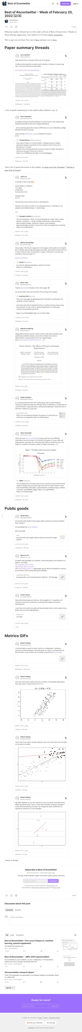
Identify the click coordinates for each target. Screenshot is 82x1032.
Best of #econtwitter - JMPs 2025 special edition (27, 957)
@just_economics (55, 34)
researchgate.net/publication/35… (30, 340)
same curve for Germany (54, 167)
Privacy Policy (56, 887)
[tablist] (13, 910)
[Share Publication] (57, 4)
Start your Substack (36, 1023)
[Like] (7, 27)
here (37, 40)
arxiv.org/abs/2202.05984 (24, 564)
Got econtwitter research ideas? (19, 972)
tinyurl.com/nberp (31, 438)
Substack (31, 1028)
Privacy (40, 1018)
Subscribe (65, 4)
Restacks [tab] (18, 910)
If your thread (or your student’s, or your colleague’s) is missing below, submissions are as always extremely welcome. (29, 961)
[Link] (1, 47)
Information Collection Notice (40, 887)
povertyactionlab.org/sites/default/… (27, 70)
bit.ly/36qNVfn (33, 527)
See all (8, 988)
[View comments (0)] (11, 27)
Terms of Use (50, 885)
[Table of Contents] (2, 516)
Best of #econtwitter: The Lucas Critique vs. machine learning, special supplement (29, 942)
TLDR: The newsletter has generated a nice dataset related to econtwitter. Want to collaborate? (31, 976)
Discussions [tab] (20, 935)
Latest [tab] (12, 935)
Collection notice (54, 1018)
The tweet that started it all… (14, 946)
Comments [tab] (9, 910)
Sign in (75, 4)
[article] (41, 946)
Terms (46, 1018)
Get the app (51, 1023)
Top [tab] (7, 935)
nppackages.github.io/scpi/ (24, 566)
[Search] (53, 4)
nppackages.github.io (25, 568)
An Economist (13, 20)
